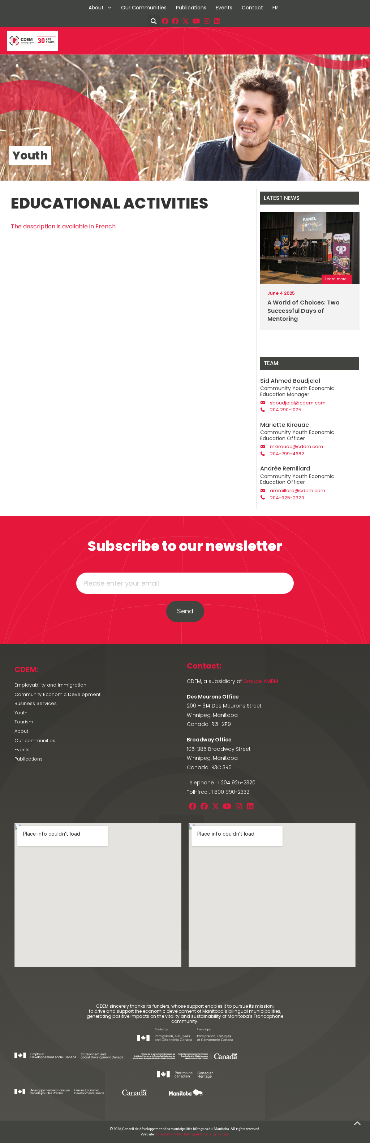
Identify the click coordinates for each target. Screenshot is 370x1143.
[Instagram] (206, 21)
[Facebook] (165, 21)
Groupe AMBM (260, 681)
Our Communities (144, 7)
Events (224, 7)
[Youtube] (196, 21)
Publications (191, 7)
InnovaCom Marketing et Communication (192, 1134)
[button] (154, 21)
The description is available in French (63, 226)
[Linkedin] (217, 21)
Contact (252, 7)
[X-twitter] (186, 21)
